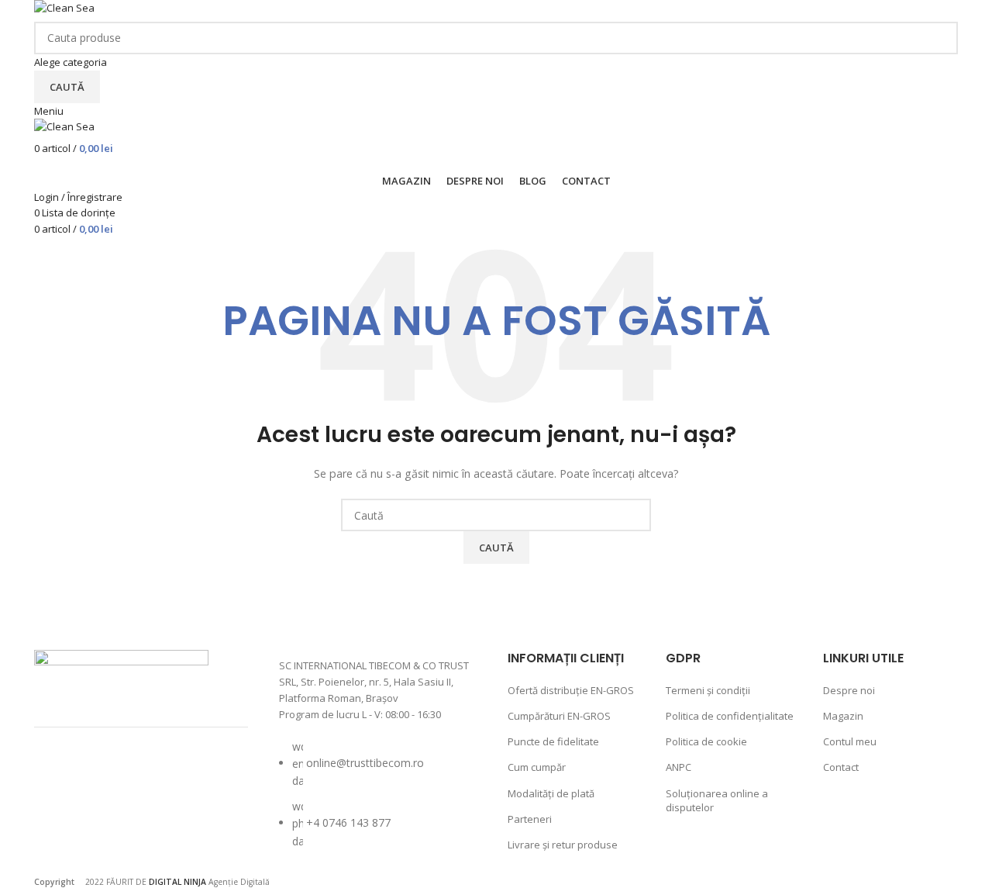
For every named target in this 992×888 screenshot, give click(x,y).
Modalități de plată (551, 793)
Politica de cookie (706, 741)
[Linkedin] (61, 820)
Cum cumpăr (537, 767)
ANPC (678, 767)
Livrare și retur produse (563, 845)
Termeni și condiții (708, 690)
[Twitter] (143, 777)
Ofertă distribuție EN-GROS (571, 690)
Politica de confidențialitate (730, 716)
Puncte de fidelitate (553, 741)
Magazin (843, 716)
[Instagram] (102, 777)
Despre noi (849, 690)
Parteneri (530, 819)
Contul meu (850, 741)
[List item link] (378, 802)
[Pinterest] (184, 777)
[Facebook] (61, 777)
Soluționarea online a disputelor (717, 800)
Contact (841, 767)
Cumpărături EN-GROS (559, 716)
